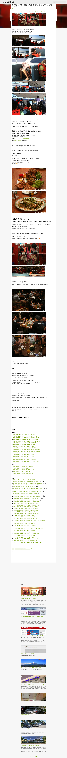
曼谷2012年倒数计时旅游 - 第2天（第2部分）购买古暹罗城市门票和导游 (27, 495)
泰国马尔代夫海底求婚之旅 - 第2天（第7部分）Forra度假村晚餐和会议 (26, 449)
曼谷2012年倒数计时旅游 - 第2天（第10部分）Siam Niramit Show (26, 508)
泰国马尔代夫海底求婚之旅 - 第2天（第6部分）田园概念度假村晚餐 (25, 447)
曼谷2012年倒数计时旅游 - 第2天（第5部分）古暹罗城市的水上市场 (26, 500)
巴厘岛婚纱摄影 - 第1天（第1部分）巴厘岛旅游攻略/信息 (30, 745)
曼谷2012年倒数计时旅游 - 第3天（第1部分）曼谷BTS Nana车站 (26, 510)
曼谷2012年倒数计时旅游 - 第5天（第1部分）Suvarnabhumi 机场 (26, 538)
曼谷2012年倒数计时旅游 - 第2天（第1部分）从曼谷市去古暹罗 (25, 493)
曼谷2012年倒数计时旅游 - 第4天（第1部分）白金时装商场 (25, 525)
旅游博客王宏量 (9, 2)
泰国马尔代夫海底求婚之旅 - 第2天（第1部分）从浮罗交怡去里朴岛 (25, 439)
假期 (13, 549)
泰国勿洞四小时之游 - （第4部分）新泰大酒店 (21, 471)
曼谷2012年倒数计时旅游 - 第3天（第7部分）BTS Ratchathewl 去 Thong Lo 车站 (29, 520)
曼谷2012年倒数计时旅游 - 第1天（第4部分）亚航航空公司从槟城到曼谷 (26, 484)
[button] (13, 8)
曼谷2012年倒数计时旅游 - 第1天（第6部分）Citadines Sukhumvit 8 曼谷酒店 (28, 488)
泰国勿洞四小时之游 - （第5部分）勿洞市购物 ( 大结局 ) (23, 473)
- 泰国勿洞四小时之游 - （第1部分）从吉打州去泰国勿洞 (22, 466)
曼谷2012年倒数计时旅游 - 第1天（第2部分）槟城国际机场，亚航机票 (26, 481)
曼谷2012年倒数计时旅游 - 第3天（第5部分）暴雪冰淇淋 (24, 516)
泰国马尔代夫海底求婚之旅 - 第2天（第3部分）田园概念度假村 (24, 442)
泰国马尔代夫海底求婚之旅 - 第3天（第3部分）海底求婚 (23, 454)
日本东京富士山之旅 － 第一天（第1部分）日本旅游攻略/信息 (31, 667)
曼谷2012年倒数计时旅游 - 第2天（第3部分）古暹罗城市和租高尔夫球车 (26, 496)
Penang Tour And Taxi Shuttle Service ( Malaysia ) (29, 728)
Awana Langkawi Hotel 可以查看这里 (21, 138)
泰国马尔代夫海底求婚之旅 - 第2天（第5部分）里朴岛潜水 (24, 446)
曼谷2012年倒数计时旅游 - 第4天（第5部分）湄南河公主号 (25, 532)
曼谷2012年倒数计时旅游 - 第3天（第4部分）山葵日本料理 (25, 515)
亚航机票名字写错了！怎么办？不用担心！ (28, 653)
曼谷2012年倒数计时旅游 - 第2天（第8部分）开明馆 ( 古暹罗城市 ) (26, 505)
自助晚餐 (36, 506)
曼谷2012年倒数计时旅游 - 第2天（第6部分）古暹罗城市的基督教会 (26, 501)
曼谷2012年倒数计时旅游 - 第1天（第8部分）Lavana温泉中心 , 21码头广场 (27, 491)
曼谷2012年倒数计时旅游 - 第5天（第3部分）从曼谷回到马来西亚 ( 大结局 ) (28, 542)
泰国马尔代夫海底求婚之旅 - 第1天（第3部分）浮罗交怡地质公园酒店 (26, 437)
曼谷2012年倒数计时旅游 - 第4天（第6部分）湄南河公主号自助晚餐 (26, 533)
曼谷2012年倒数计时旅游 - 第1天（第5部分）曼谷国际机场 (24, 486)
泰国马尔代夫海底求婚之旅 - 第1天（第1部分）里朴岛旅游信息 (24, 434)
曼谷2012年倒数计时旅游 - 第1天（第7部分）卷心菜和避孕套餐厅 (25, 489)
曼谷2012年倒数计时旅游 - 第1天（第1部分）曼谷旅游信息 (24, 479)
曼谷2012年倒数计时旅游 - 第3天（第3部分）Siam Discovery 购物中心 (27, 513)
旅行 (15, 549)
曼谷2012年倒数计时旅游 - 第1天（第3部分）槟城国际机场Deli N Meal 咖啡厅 (28, 483)
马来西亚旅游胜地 (20, 549)
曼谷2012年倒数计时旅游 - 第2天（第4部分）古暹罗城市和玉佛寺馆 (26, 498)
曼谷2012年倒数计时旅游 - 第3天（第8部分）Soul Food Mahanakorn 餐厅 (28, 521)
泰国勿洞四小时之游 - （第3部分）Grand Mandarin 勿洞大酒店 (25, 469)
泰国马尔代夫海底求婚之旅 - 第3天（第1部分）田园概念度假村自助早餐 (26, 451)
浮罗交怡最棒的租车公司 (25, 714)
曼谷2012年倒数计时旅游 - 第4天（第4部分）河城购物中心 (24, 530)
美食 (24, 549)
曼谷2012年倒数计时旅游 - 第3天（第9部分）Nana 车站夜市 (25, 523)
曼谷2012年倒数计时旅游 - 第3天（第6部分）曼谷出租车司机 (25, 518)
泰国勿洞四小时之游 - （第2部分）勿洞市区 (21, 468)
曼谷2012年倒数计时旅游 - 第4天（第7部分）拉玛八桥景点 (25, 535)
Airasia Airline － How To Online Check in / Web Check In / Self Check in (33, 635)
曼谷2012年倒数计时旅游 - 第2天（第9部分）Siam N (23, 506)
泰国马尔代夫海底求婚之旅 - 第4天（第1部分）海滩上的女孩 (24, 458)
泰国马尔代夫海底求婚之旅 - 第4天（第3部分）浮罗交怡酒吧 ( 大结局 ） (26, 461)
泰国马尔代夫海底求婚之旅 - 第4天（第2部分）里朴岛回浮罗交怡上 (25, 459)
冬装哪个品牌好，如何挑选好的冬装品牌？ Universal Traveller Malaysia (33, 684)
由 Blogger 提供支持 (34, 756)
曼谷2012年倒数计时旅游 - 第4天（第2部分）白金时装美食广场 (25, 527)
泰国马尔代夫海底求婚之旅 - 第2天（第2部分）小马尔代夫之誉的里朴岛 (26, 441)
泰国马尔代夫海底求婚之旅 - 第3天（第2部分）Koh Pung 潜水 (25, 452)
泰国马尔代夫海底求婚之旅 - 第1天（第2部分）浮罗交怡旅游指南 (25, 436)
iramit (34, 506)
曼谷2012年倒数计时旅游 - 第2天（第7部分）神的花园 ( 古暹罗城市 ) (26, 503)
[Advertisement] (33, 571)
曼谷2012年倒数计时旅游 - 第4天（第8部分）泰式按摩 (24, 537)
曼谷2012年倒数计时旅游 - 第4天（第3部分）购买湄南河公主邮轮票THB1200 (28, 528)
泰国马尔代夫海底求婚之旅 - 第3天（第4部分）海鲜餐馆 (23, 456)
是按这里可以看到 (17, 140)
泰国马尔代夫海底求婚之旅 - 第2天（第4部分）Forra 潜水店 (24, 444)
